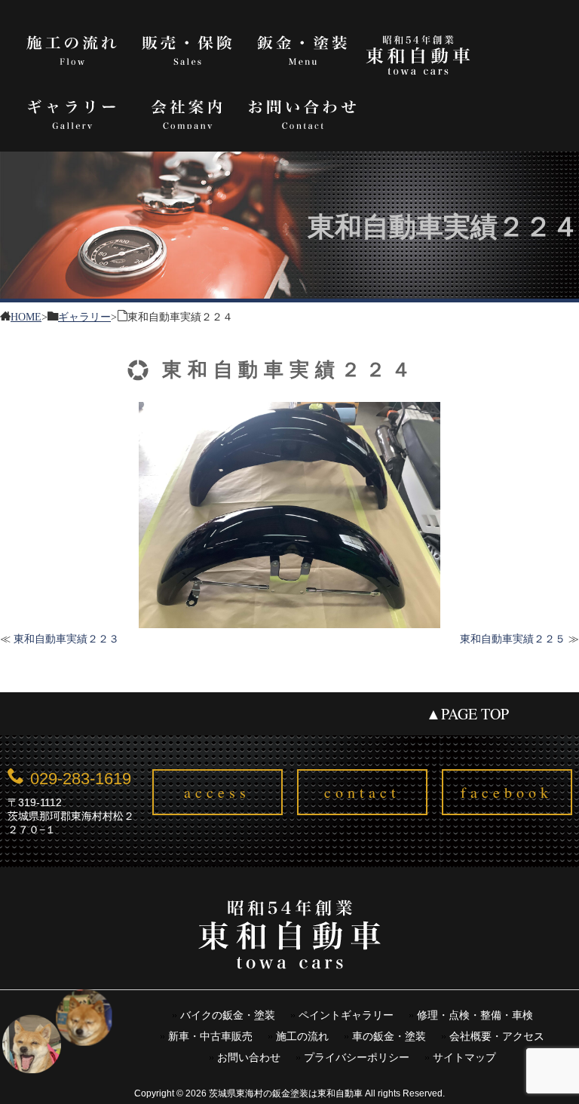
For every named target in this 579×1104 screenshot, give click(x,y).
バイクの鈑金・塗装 (227, 1015)
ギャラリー (72, 112)
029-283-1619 (80, 778)
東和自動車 (418, 55)
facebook (507, 792)
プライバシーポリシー (356, 1057)
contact (362, 792)
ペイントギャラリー (346, 1015)
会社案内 (187, 112)
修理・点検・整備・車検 (475, 1015)
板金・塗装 (302, 48)
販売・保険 (187, 48)
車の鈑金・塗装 (389, 1036)
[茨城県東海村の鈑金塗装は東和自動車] (289, 943)
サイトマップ (464, 1057)
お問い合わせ (302, 112)
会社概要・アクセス (496, 1036)
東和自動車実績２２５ (512, 639)
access (217, 792)
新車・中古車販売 (210, 1036)
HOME (26, 315)
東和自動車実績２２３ (66, 639)
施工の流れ (72, 48)
